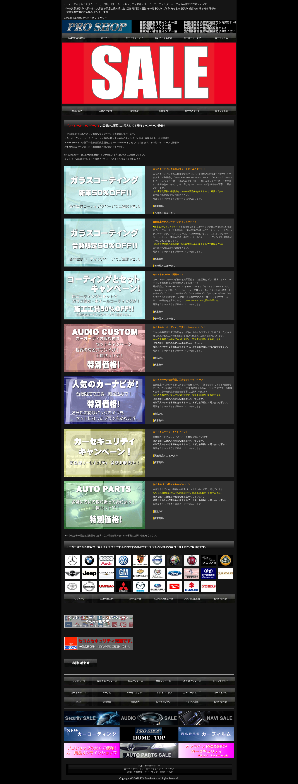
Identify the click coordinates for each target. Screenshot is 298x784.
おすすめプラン (192, 111)
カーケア (169, 769)
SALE (78, 701)
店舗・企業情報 (133, 772)
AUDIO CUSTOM (76, 38)
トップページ (78, 599)
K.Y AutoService (148, 778)
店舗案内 (163, 111)
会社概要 (134, 111)
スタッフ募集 (221, 111)
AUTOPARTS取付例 (163, 599)
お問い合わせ (220, 599)
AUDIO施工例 (106, 599)
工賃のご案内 (105, 111)
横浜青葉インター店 (107, 681)
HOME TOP (76, 111)
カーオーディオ (78, 692)
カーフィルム (221, 38)
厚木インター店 (135, 681)
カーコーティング (192, 38)
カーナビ (105, 38)
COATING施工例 (192, 599)
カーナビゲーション (134, 769)
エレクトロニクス (163, 38)
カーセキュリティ (134, 38)
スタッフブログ (220, 681)
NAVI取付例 (135, 599)
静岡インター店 (163, 681)
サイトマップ (151, 772)
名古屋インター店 (192, 681)
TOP (140, 766)
